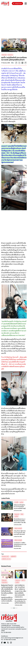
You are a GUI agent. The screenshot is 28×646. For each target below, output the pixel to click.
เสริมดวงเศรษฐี (18, 528)
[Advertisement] (14, 22)
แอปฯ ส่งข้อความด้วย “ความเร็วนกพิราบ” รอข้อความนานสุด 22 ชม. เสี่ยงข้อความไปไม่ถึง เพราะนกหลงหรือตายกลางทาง (20, 591)
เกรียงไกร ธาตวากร (6, 559)
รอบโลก (21, 502)
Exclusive (10, 55)
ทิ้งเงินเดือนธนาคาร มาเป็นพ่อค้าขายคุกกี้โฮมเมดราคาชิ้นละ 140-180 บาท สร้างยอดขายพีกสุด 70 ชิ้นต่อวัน (20, 522)
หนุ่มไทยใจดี (13, 556)
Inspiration (4, 582)
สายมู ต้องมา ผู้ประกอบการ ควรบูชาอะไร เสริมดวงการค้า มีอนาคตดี (20, 532)
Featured (4, 55)
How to (23, 580)
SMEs (22, 514)
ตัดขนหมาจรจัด (5, 556)
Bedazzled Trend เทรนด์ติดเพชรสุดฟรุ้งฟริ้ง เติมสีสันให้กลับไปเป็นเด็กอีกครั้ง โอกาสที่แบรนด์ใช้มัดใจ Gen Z (7, 590)
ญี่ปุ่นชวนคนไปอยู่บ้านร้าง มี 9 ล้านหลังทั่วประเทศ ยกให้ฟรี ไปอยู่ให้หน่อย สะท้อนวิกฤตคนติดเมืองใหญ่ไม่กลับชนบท (20, 508)
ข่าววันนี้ (16, 502)
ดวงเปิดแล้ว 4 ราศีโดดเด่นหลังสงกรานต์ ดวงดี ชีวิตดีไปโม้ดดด (20, 544)
